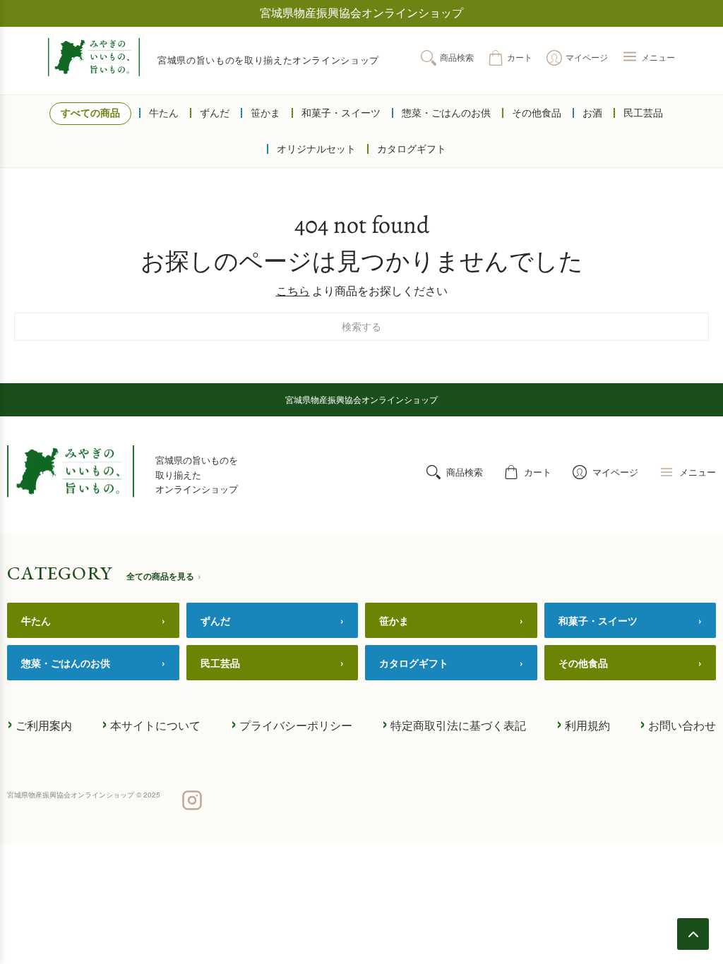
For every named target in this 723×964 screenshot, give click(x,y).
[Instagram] (192, 802)
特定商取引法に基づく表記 (454, 724)
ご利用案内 (39, 724)
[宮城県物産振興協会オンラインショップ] (94, 57)
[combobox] (361, 327)
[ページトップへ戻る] (693, 934)
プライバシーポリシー (291, 724)
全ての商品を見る (163, 576)
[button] (648, 58)
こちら (293, 291)
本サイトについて (151, 724)
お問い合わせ (678, 724)
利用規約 (583, 724)
